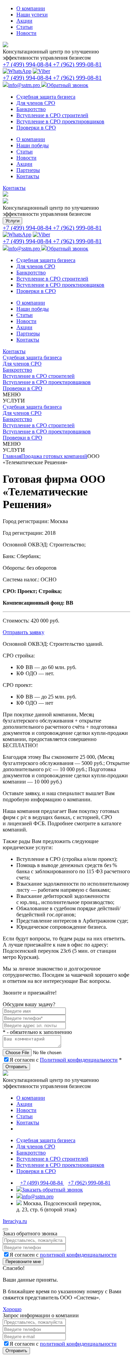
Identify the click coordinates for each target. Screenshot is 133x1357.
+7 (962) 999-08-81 (89, 1183)
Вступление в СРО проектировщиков (47, 382)
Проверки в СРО (22, 388)
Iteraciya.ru (15, 1221)
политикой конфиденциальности (78, 1255)
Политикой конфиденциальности (79, 1060)
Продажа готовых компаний (54, 456)
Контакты (14, 188)
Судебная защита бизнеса (32, 357)
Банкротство (17, 370)
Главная (12, 456)
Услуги (12, 220)
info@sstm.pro (24, 85)
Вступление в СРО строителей (39, 376)
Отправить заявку (23, 632)
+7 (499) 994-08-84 (42, 1183)
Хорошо (12, 1309)
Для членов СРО (22, 364)
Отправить (16, 1066)
